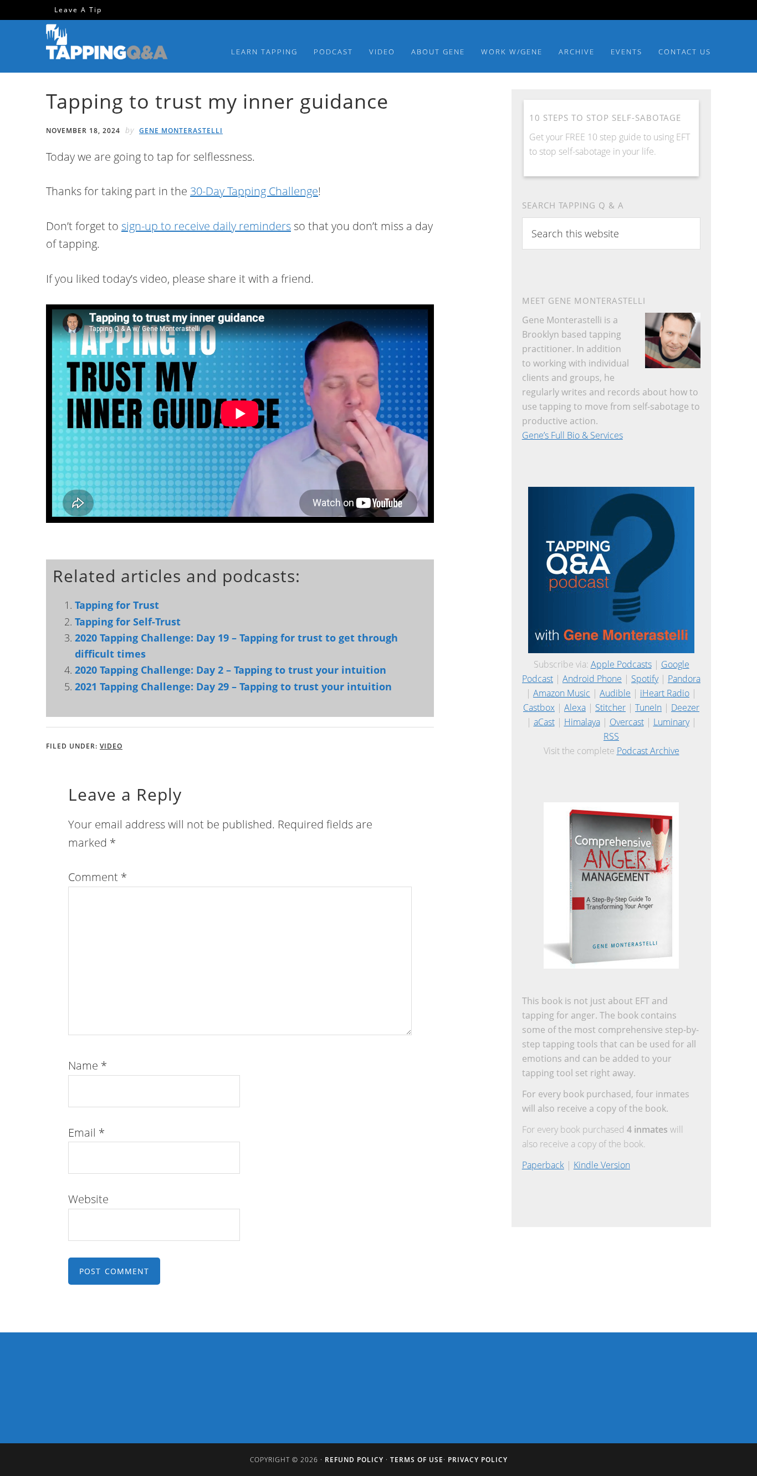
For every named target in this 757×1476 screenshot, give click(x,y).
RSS (611, 736)
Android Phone (592, 679)
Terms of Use (416, 1459)
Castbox (539, 707)
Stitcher (610, 707)
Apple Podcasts (621, 664)
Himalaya (582, 722)
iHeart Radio (664, 693)
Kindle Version (602, 1165)
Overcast (627, 722)
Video (111, 746)
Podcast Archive (648, 751)
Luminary (671, 722)
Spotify (644, 679)
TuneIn (648, 707)
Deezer (685, 707)
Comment (97, 876)
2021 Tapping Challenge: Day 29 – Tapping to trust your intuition (233, 686)
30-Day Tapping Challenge (254, 191)
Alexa (575, 707)
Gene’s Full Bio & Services (572, 435)
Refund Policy (354, 1459)
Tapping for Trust (117, 605)
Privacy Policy (478, 1459)
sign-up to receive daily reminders (206, 225)
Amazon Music (561, 693)
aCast (544, 722)
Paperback (543, 1165)
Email (86, 1132)
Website (88, 1199)
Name (87, 1065)
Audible (615, 693)
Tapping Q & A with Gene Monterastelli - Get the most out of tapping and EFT (107, 44)
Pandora (684, 679)
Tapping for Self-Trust (128, 621)
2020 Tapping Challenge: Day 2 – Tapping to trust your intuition (230, 669)
